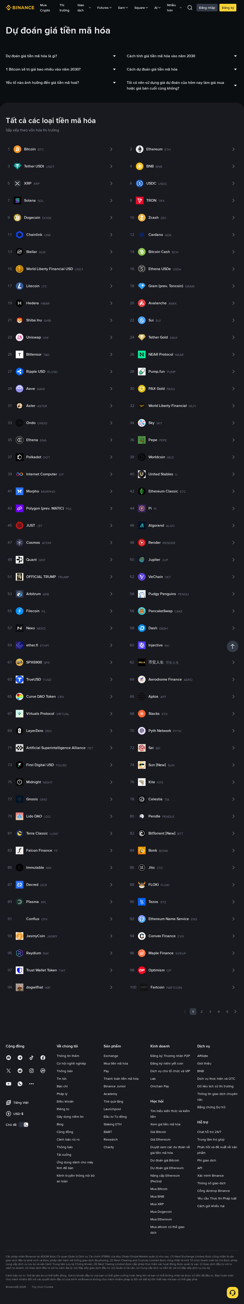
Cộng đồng (65, 1132)
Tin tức (62, 1078)
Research (111, 1139)
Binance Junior (115, 1086)
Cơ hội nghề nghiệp (71, 1063)
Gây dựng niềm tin (70, 1116)
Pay (106, 1071)
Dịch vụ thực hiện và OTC (216, 1078)
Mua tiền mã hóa (116, 1063)
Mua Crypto (45, 7)
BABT (108, 1132)
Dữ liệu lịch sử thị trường (215, 1086)
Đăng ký (228, 7)
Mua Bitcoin (159, 1189)
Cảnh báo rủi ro (68, 1139)
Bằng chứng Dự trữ (211, 1107)
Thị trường (64, 7)
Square (139, 7)
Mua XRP (157, 1204)
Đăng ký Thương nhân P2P (170, 1056)
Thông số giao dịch (211, 1183)
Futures (103, 7)
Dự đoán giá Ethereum (166, 1168)
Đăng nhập (207, 7)
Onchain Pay (159, 1086)
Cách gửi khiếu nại (210, 1206)
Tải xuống (64, 1154)
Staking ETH (113, 1124)
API (199, 1168)
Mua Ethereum (161, 1219)
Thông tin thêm (68, 1056)
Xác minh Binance (210, 1175)
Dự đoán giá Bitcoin (164, 1160)
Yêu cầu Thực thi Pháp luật (216, 1198)
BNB (200, 1071)
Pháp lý (62, 1094)
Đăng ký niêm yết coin (166, 1063)
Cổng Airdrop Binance (213, 1191)
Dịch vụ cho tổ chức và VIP (170, 1071)
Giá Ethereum (160, 1139)
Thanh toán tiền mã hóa (121, 1078)
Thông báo (65, 1071)
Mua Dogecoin (161, 1211)
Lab (153, 1078)
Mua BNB (157, 1196)
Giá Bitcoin (158, 1132)
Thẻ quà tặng (113, 1101)
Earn (121, 7)
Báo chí (62, 1086)
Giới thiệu (204, 1063)
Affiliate (202, 1056)
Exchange (111, 1056)
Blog (60, 1124)
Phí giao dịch (206, 1160)
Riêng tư (63, 1109)
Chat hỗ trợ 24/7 (209, 1132)
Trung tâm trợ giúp (210, 1139)
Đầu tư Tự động (115, 1116)
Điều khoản (65, 1101)
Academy (110, 1094)
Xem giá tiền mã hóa (165, 1124)
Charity (109, 1147)
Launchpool (112, 1109)
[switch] (24, 1124)
